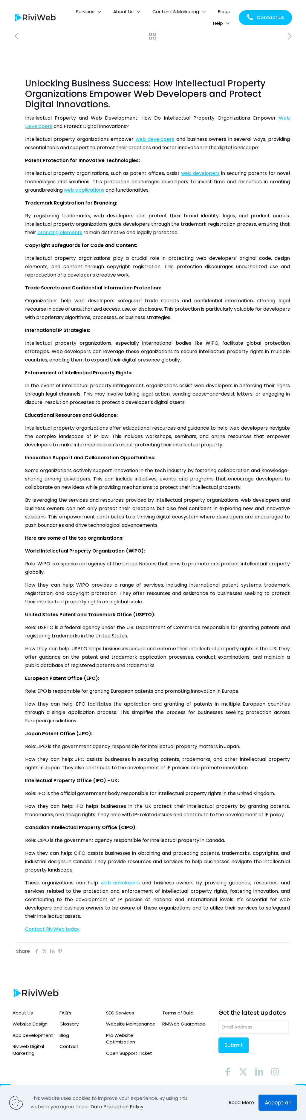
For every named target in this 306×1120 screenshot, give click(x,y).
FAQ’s (65, 1013)
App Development (33, 1035)
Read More (241, 1102)
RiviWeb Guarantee (183, 1024)
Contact (69, 1046)
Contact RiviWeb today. (52, 929)
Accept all (278, 1102)
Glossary (69, 1024)
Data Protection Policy (117, 1106)
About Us (23, 1013)
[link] (36, 993)
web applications (84, 190)
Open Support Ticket (129, 1053)
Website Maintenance (130, 1024)
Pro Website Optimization (120, 1038)
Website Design (30, 1024)
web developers (155, 139)
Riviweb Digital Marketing (28, 1049)
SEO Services (120, 1013)
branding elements (59, 232)
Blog (64, 1035)
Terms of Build (178, 1013)
